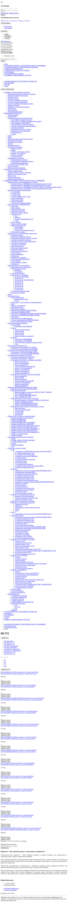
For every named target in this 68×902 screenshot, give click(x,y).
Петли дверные (16, 222)
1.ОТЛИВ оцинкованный (19, 595)
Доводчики (14, 206)
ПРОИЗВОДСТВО (13, 594)
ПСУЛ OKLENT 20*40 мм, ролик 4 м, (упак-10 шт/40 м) (18, 686)
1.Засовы (17, 557)
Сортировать (4, 638)
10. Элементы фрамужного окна (24, 453)
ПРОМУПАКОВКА (17, 445)
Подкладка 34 (19, 283)
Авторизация (8, 28)
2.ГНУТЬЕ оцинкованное (19, 597)
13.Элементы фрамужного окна (24, 477)
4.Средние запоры (20, 485)
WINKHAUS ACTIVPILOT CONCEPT (23, 539)
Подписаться (4, 848)
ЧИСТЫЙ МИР (9, 83)
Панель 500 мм (19, 334)
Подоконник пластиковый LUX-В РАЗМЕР (24, 349)
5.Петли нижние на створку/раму (25, 581)
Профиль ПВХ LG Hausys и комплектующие (21, 416)
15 (5, 660)
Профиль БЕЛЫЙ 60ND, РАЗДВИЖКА (23, 422)
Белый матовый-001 (21, 376)
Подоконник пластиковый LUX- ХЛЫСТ (24, 347)
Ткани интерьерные (17, 198)
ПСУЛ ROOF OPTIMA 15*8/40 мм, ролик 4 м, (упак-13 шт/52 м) (20, 829)
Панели (13, 328)
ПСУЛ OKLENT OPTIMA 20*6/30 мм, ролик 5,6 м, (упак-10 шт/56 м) (22, 699)
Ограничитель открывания (19, 251)
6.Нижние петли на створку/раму (25, 565)
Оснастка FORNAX (17, 591)
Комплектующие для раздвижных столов (20, 139)
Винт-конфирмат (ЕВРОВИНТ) (21, 123)
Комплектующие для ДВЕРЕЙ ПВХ (19, 204)
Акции (6, 86)
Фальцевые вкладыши (18, 293)
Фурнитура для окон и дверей (17, 448)
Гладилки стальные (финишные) (17, 102)
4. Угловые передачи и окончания (25, 459)
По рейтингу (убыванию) (12, 649)
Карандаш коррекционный (19, 248)
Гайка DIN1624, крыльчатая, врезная (22, 124)
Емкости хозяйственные (15, 171)
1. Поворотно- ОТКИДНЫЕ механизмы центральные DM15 (33, 451)
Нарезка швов (12, 108)
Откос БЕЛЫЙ (15, 325)
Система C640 (19, 411)
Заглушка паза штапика (18, 244)
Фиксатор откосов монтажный (24, 336)
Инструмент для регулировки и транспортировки (26, 302)
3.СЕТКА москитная (17, 599)
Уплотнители (19, 414)
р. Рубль (7, 38)
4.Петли (17, 509)
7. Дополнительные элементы (24, 464)
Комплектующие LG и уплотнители (22, 418)
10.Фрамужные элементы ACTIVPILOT (27, 573)
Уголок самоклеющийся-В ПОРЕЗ (21, 321)
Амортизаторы (12, 116)
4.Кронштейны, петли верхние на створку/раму (29, 579)
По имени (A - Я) (9, 642)
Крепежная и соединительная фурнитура (20, 118)
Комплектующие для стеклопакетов (18, 265)
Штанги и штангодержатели (16, 168)
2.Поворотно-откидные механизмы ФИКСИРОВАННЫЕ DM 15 (34, 482)
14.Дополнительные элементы (24, 525)
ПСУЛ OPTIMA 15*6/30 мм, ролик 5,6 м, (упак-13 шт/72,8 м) (19, 725)
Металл (10, 294)
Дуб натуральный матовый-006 (24, 381)
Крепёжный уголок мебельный (20, 131)
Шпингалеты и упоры (18, 232)
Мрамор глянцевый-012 (22, 371)
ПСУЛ (17, 301)
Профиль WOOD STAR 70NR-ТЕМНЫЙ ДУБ (25, 432)
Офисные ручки (16, 214)
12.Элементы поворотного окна (24, 475)
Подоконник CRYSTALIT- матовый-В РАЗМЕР (25, 374)
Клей (12, 304)
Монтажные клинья (17, 307)
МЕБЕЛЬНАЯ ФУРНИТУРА (13, 113)
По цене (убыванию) (10, 647)
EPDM (13, 438)
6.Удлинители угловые (22, 533)
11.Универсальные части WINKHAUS (26, 575)
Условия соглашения (10, 890)
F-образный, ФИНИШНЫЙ (23, 339)
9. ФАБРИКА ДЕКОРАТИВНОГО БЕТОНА (17, 75)
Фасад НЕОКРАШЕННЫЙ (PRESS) (26, 395)
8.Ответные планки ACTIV (23, 552)
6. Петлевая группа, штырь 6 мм (24, 488)
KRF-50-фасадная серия (18, 390)
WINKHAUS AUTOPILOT (19, 555)
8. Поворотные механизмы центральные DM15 (29, 466)
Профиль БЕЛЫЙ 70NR (18, 421)
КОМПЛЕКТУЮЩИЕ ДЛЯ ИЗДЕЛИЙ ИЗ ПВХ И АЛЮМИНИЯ (24, 180)
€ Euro (6, 34)
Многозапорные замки (18, 209)
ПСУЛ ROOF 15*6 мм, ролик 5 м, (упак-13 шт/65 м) (16, 790)
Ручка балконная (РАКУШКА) (20, 259)
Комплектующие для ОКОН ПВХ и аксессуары (22, 233)
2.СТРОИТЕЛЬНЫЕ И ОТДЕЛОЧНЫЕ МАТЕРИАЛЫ (21, 67)
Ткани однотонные (17, 201)
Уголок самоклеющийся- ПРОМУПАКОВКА (25, 320)
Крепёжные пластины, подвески (21, 129)
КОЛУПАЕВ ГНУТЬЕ (18, 603)
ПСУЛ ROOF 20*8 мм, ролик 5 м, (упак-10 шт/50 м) (16, 816)
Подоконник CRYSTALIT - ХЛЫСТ (22, 358)
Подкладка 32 (19, 281)
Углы (16, 344)
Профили (14, 337)
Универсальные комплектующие (21, 203)
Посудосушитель (16, 156)
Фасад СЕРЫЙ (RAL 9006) (23, 397)
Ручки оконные (16, 260)
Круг (16, 216)
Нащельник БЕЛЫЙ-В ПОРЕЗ (20, 312)
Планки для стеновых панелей (20, 151)
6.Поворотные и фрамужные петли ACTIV (28, 549)
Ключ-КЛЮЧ (19, 227)
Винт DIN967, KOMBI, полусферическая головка (26, 121)
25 (5, 661)
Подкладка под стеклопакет (19, 275)
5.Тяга (17, 510)
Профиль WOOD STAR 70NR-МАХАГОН (24, 430)
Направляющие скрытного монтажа (22, 161)
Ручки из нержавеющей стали (24, 219)
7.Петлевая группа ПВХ (22, 534)
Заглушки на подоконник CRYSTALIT (23, 357)
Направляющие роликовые (19, 160)
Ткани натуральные (17, 200)
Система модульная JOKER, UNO (18, 164)
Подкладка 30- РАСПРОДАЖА (24, 280)
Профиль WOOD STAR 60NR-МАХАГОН (24, 427)
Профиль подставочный (18, 257)
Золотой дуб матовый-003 (23, 382)
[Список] (1, 657)
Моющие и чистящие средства (17, 174)
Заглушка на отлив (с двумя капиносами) (23, 241)
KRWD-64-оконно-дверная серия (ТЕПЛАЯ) (24, 398)
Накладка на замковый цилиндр (24, 230)
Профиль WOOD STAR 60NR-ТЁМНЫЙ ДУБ (25, 429)
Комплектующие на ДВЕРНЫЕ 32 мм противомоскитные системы (31, 184)
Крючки (10, 143)
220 (16, 608)
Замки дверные (16, 208)
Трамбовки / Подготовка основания (18, 107)
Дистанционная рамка (18, 273)
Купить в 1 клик (5, 683)
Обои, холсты (12, 176)
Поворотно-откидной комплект (24, 496)
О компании (8, 613)
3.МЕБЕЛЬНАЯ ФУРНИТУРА (13, 69)
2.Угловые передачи (21, 559)
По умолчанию (8, 641)
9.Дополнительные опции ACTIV (25, 554)
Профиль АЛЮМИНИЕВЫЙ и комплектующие (22, 387)
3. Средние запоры (20, 458)
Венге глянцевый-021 (21, 365)
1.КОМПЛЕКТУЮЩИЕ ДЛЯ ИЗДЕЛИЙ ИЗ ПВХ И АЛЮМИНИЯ (25, 65)
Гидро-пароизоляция (17, 297)
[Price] (6, 657)
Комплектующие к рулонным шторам (19, 190)
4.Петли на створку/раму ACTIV (25, 546)
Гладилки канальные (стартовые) (18, 100)
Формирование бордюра (15, 111)
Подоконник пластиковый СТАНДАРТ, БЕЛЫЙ (22, 350)
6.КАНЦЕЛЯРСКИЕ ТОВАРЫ (13, 73)
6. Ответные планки (21, 462)
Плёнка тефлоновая (17, 254)
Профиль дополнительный (19, 434)
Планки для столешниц (18, 153)
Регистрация (4, 13)
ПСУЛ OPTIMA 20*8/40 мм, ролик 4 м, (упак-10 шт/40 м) (18, 751)
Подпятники (15, 256)
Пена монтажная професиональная (21, 318)
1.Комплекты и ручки (21, 504)
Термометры (15, 264)
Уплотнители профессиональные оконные (20, 437)
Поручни (17, 217)
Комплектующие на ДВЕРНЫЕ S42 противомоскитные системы (31, 185)
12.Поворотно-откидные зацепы (24, 522)
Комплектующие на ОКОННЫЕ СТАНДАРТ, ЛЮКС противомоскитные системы (36, 187)
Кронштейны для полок (15, 142)
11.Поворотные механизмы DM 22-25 (26, 474)
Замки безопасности (17, 246)
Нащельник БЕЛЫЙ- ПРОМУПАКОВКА (24, 310)
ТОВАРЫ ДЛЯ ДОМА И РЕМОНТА (15, 169)
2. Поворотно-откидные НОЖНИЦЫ (26, 456)
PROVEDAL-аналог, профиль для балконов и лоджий (27, 406)
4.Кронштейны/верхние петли (24, 562)
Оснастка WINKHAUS (18, 592)
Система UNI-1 (16, 193)
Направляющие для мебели (16, 158)
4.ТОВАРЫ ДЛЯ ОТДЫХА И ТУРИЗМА (17, 70)
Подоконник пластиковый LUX (17, 345)
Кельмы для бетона (13, 105)
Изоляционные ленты (21, 299)
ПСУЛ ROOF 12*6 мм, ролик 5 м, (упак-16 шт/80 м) (16, 777)
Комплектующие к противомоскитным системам (22, 182)
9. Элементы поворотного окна (24, 467)
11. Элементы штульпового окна (25, 454)
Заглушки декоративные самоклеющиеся (23, 126)
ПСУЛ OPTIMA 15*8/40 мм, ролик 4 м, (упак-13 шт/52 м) (18, 738)
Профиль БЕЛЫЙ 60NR (18, 419)
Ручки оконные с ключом (19, 262)
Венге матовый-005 (21, 379)
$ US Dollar (8, 36)
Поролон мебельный (14, 177)
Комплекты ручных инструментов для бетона (21, 94)
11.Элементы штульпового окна (24, 520)
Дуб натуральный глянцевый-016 (25, 366)
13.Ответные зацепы (21, 523)
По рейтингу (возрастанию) (12, 650)
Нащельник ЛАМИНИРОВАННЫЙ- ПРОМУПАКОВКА (28, 313)
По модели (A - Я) (9, 652)
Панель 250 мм (19, 331)
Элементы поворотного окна (23, 499)
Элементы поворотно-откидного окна (26, 498)
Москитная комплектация (22, 409)
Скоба (17, 220)
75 (5, 664)
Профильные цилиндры (18, 225)
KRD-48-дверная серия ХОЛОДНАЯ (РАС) (24, 389)
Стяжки (13, 134)
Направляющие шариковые (19, 163)
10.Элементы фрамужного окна (24, 518)
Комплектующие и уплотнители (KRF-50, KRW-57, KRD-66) (33, 392)
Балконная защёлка (17, 235)
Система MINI (15, 192)
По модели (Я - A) (9, 654)
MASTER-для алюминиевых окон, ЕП (23, 502)
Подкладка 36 (19, 285)
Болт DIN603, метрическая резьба (21, 119)
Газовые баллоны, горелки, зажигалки (19, 172)
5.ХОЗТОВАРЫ (9, 72)
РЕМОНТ (14, 610)
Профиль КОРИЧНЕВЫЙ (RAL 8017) (26, 403)
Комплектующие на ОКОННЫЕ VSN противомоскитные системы (31, 188)
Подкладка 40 (19, 286)
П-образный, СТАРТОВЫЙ (23, 341)
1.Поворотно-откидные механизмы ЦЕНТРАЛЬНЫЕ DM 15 (33, 470)
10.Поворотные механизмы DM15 (25, 472)
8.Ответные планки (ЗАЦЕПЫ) (24, 586)
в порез (13, 443)
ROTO (13, 512)
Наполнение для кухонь (15, 147)
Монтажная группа (13, 296)
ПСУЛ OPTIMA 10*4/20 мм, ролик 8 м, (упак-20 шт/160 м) (18, 712)
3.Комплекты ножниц (21, 483)
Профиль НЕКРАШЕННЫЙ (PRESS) (26, 405)
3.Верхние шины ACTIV (22, 544)
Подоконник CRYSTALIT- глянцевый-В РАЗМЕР (26, 360)
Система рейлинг (13, 166)
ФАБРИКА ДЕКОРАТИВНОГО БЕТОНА (17, 92)
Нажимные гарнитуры (18, 211)
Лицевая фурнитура (14, 145)
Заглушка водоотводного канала (21, 240)
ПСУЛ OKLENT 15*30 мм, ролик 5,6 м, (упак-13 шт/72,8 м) (19, 673)
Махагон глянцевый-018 (22, 369)
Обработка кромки (13, 99)
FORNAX (14, 469)
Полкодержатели (16, 132)
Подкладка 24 (19, 278)
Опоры (10, 135)
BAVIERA (18, 270)
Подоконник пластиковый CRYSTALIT (20, 355)
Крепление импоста (17, 249)
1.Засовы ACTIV (20, 541)
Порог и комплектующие (19, 224)
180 (16, 605)
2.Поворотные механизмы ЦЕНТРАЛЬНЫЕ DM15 (30, 526)
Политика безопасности (11, 888)
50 (5, 663)
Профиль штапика (16, 435)
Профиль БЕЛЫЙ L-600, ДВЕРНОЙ (22, 424)
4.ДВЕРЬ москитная (17, 600)
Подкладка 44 (19, 289)
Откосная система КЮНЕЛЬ (23, 326)
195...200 (17, 607)
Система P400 (19, 413)
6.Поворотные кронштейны (23, 583)
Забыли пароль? (14, 13)
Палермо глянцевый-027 (22, 373)
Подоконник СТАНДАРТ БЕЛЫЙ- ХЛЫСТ (24, 352)
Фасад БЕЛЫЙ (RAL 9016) (23, 393)
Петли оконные (16, 252)
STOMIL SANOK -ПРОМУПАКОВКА (23, 440)
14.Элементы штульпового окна (24, 478)
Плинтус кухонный (17, 155)
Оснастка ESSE (16, 589)
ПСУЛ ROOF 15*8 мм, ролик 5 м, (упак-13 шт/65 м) (16, 803)
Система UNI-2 (16, 195)
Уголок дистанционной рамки (20, 291)
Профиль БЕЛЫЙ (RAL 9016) (24, 401)
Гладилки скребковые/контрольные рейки (20, 103)
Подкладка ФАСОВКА (22, 276)
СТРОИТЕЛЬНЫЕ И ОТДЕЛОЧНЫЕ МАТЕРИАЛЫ (20, 81)
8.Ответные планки (21, 491)
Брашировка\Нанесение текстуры (18, 95)
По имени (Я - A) (9, 644)
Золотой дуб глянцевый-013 (23, 368)
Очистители (15, 317)
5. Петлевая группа (20, 461)
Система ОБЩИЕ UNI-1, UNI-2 (21, 196)
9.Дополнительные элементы (24, 493)
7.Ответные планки (21, 567)
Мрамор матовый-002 (21, 385)
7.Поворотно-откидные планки (24, 490)
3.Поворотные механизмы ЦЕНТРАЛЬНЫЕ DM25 (30, 528)
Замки (10, 137)
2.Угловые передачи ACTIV (23, 542)
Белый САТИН (19, 377)
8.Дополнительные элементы (24, 568)
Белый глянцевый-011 (21, 361)
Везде (6, 64)
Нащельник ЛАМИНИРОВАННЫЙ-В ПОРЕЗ (25, 315)
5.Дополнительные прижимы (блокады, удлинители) (31, 563)
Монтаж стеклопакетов (18, 305)
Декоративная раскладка (18, 268)
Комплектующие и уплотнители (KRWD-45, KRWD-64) (32, 400)
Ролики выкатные (13, 115)
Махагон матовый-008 (21, 384)
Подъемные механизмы (15, 140)
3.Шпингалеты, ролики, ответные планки (27, 507)
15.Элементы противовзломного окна (26, 480)
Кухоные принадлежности (16, 179)
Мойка (13, 150)
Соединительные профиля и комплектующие (28, 342)
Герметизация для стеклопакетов (21, 267)
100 (5, 666)
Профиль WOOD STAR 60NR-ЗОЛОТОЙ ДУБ (25, 426)
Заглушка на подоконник (18, 243)
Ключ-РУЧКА (19, 228)
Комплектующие (13, 97)
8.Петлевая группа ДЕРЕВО (23, 536)
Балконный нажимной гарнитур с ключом (24, 238)
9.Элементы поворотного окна (24, 538)
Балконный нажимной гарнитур (21, 236)
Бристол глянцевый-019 (22, 363)
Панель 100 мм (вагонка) (22, 329)
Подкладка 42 (19, 288)
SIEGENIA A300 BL (17, 515)
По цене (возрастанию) (11, 646)
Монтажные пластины (18, 309)
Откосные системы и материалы (17, 323)
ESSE (13, 450)
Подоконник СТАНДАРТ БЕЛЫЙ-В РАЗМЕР (25, 353)
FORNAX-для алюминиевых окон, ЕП (23, 494)
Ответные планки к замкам (19, 212)
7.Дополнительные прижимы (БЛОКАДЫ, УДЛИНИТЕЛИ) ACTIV (35, 551)
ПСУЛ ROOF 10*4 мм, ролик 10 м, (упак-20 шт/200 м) (17, 764)
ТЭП (12, 446)
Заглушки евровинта (17, 127)
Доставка (7, 84)
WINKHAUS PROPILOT (18, 570)
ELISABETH (19, 272)
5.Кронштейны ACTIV (22, 547)
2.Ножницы (18, 506)
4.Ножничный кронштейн (23, 530)
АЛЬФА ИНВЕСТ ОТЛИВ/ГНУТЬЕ (22, 602)
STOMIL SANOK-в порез (19, 442)
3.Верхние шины (20, 560)
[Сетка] (3, 657)
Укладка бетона (12, 110)
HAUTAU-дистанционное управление (23, 501)
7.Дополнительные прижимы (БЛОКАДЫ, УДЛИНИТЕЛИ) (33, 584)
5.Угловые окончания (21, 486)
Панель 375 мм (19, 333)
